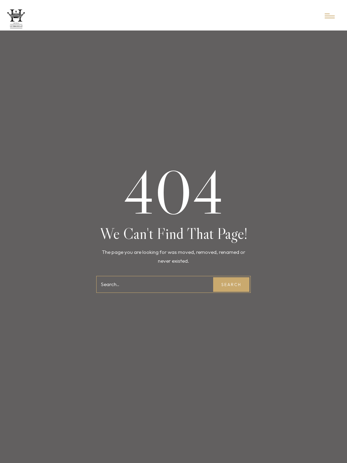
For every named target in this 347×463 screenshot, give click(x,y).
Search (231, 284)
